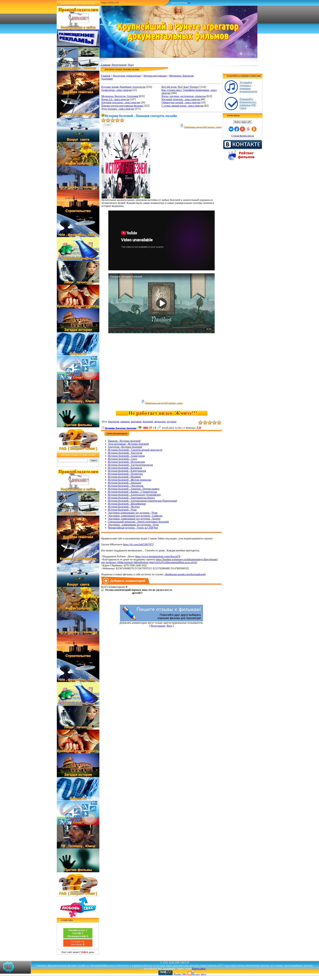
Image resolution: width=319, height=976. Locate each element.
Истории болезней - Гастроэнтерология (130, 464)
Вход (131, 64)
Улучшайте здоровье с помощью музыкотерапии (248, 87)
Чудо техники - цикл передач (117, 108)
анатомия (136, 421)
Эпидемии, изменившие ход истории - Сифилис (135, 515)
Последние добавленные (127, 75)
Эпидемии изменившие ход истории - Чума (132, 512)
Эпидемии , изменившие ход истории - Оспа (133, 524)
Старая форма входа (242, 135)
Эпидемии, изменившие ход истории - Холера (134, 518)
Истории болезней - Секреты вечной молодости (135, 449)
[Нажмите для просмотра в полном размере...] (126, 197)
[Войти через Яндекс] (242, 129)
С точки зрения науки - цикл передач (182, 105)
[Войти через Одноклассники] (254, 129)
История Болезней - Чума (122, 509)
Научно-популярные (155, 75)
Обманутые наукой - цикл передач (180, 102)
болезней (148, 421)
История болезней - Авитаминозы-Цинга (131, 497)
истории (171, 421)
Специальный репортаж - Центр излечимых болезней (138, 521)
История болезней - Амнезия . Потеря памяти (134, 488)
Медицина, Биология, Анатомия (119, 96)
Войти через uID (242, 122)
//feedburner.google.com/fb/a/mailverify (185, 574)
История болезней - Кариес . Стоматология (132, 491)
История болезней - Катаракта (125, 467)
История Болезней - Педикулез (125, 473)
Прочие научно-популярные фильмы (122, 105)
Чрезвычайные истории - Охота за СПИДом (133, 527)
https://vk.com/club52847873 (138, 544)
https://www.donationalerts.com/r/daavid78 (157, 556)
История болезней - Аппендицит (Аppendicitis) (134, 494)
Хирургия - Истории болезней (125, 446)
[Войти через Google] (248, 129)
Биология (113, 421)
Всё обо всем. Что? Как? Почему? (180, 86)
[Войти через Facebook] (236, 129)
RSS (189, 3)
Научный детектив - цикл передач (180, 99)
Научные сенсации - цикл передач (120, 102)
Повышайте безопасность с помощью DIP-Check (248, 103)
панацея (124, 421)
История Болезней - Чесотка (124, 506)
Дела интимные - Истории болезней (128, 443)
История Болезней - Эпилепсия (125, 485)
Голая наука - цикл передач (116, 90)
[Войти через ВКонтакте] (231, 129)
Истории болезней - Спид (122, 458)
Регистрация (119, 64)
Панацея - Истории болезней (124, 440)
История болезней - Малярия (124, 476)
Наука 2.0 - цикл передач (115, 99)
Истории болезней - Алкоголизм (126, 455)
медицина (160, 421)
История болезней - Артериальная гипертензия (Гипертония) (142, 500)
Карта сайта (199, 968)
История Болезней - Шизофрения (127, 503)
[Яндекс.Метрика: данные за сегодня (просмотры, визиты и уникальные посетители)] (199, 972)
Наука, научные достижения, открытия (183, 96)
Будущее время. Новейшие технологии (123, 86)
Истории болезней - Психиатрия (126, 461)
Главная (105, 64)
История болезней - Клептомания (127, 470)
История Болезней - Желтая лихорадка (129, 479)
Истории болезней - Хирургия (125, 452)
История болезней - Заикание (124, 482)
